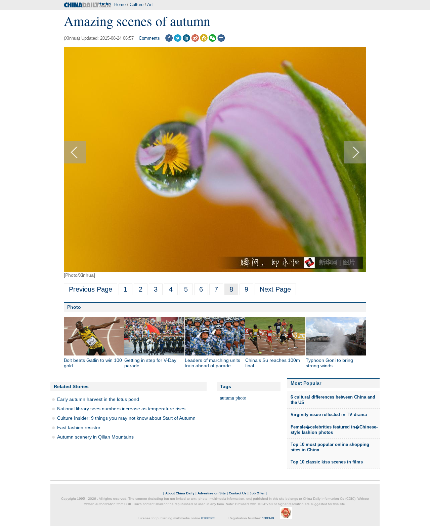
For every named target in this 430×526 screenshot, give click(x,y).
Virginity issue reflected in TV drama (329, 414)
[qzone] (204, 40)
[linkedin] (186, 40)
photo (240, 397)
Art (150, 4)
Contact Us (238, 493)
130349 (268, 518)
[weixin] (212, 40)
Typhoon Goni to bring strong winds (329, 363)
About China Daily (180, 493)
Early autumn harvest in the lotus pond (98, 399)
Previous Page (90, 289)
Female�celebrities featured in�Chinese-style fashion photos (334, 429)
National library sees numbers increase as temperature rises (121, 408)
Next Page (275, 289)
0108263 (208, 518)
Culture (136, 4)
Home (120, 4)
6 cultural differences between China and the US (333, 399)
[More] (221, 40)
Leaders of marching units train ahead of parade (212, 363)
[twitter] (177, 40)
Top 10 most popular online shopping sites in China (330, 447)
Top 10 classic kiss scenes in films (327, 461)
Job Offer (257, 493)
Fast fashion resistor (78, 427)
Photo (74, 307)
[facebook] (169, 40)
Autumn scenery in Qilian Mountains (95, 437)
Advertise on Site (212, 493)
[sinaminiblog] (195, 40)
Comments (149, 38)
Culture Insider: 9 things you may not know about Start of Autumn (126, 418)
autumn (227, 397)
